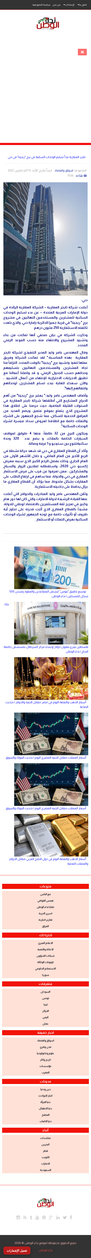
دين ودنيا (45, 1089)
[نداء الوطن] (45, 1202)
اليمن (45, 1017)
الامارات (45, 1163)
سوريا (45, 974)
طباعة (79, 175)
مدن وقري (45, 1046)
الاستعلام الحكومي (45, 968)
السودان (45, 991)
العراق (45, 926)
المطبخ (46, 1114)
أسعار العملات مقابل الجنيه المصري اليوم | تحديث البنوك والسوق (46, 757)
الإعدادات (69, 4)
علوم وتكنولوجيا (45, 1053)
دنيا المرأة (45, 1102)
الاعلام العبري (45, 943)
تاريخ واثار (45, 1059)
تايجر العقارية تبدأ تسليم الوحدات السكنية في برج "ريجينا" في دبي (46, 157)
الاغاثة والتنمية (45, 949)
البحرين (45, 1144)
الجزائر (45, 1010)
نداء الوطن (45, 1250)
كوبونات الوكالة (45, 962)
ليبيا (46, 1004)
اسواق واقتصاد (64, 170)
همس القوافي (45, 900)
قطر (45, 1150)
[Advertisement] (45, 95)
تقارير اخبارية (45, 919)
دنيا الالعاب (46, 1121)
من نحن (56, 4)
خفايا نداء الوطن (45, 907)
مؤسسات (45, 1066)
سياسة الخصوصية (41, 4)
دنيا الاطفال (45, 1108)
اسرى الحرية (45, 913)
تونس (45, 998)
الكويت (46, 1157)
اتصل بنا (83, 4)
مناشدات (45, 1138)
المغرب (46, 1072)
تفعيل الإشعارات (17, 1250)
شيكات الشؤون (46, 955)
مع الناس (45, 894)
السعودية (45, 1170)
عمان (45, 1023)
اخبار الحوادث (45, 1095)
